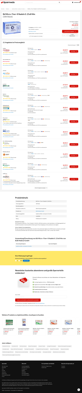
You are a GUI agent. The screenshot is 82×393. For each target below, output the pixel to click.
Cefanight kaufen (6, 349)
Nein (21, 260)
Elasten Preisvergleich (32, 346)
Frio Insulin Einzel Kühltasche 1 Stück (24, 328)
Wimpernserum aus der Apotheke (21, 352)
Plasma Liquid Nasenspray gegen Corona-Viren (11, 354)
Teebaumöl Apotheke (65, 349)
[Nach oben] (78, 389)
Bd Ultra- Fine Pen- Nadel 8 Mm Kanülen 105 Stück (68, 328)
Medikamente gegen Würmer (8, 352)
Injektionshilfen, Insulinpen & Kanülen (24, 246)
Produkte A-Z (24, 369)
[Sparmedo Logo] (8, 2)
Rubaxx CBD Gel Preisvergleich (17, 349)
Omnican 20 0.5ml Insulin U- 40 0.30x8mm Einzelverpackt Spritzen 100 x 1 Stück (9, 328)
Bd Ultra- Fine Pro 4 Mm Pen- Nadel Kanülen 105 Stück (39, 328)
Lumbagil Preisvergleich (51, 346)
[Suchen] (59, 2)
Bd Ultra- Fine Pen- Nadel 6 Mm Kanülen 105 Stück (53, 328)
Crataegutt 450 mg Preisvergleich (42, 349)
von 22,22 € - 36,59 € (35, 27)
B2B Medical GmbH (32, 31)
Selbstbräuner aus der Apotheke (59, 352)
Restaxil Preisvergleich (54, 349)
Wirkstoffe (24, 372)
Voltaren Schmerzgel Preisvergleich (64, 346)
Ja (17, 260)
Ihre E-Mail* (17, 294)
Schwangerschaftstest (47, 352)
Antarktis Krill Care (6, 346)
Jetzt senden (26, 260)
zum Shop (73, 51)
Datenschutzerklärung (39, 303)
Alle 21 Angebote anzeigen (40, 187)
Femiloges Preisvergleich (29, 349)
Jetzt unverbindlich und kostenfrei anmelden (28, 300)
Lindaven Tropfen (42, 346)
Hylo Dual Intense (23, 346)
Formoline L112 (15, 346)
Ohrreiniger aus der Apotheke (35, 352)
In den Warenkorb (72, 35)
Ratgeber (23, 370)
